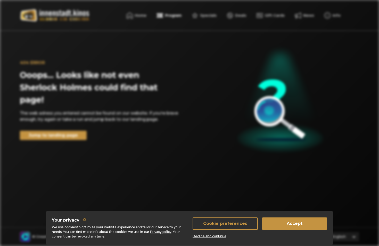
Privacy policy (160, 232)
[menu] (332, 15)
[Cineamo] (25, 237)
